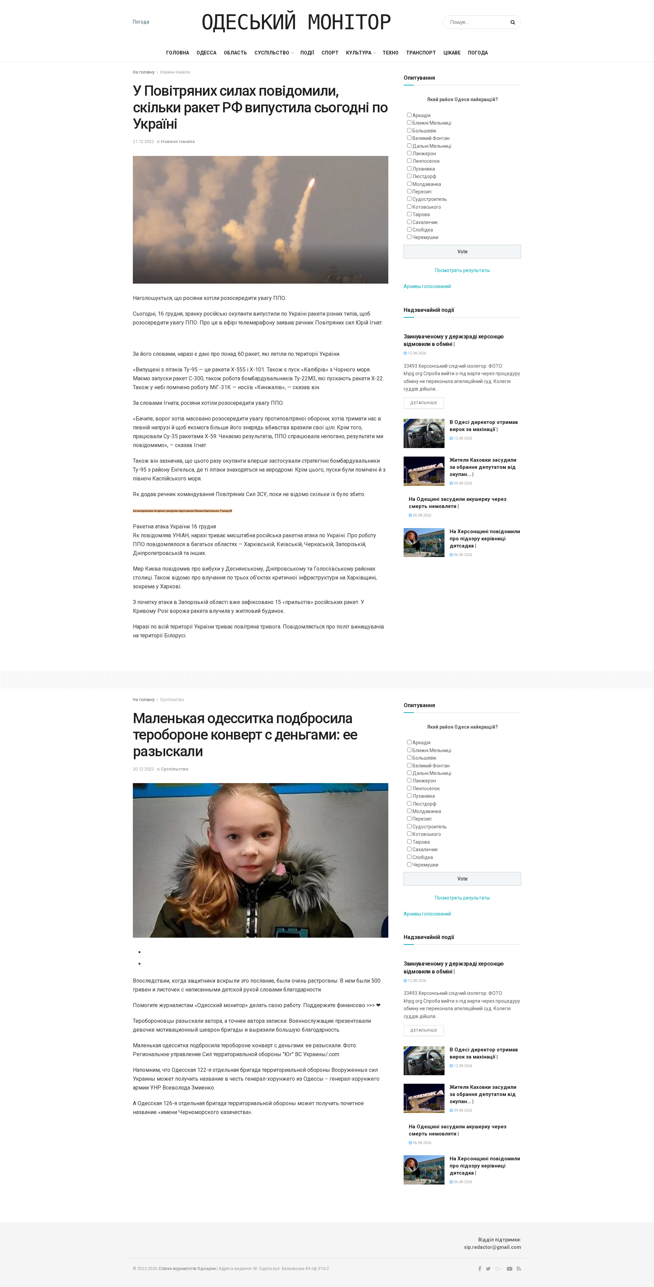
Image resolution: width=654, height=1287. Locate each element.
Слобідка (422, 230)
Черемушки (425, 237)
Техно (391, 52)
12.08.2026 (416, 353)
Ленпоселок (426, 161)
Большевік (424, 130)
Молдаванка (426, 184)
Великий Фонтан (431, 138)
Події (307, 52)
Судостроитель (429, 199)
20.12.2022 (143, 769)
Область (235, 52)
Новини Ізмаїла (175, 72)
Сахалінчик (425, 222)
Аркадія (421, 115)
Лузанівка (423, 169)
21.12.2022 (143, 141)
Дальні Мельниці (431, 146)
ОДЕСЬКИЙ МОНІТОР (296, 22)
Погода (141, 22)
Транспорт (421, 52)
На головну (144, 72)
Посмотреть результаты (462, 270)
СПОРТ (330, 52)
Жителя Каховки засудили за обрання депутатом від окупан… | (483, 467)
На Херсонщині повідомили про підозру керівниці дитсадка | (485, 538)
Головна (177, 52)
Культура (358, 52)
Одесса (206, 52)
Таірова (421, 214)
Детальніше (423, 403)
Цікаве (452, 52)
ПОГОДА (478, 52)
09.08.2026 (462, 483)
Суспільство (271, 52)
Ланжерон (424, 153)
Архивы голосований (427, 286)
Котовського (426, 207)
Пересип (422, 191)
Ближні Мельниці (431, 123)
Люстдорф (424, 176)
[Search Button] (514, 22)
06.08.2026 (421, 515)
